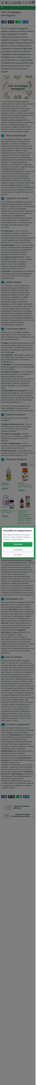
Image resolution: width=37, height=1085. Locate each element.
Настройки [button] (18, 555)
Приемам (17, 544)
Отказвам (17, 549)
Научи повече (17, 539)
